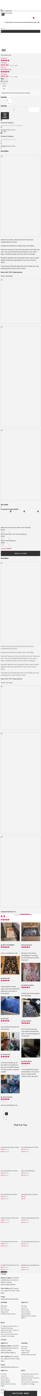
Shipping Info (4, 1312)
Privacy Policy (25, 1310)
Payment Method (25, 1314)
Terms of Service (26, 1312)
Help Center (4, 1306)
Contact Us (24, 1308)
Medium (4, 86)
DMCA (23, 1318)
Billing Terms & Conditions (28, 1316)
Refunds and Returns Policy (8, 1314)
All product (4, 58)
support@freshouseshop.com (9, 1299)
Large (3, 88)
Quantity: (4, 97)
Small (3, 83)
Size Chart (3, 1308)
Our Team (24, 1306)
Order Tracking (5, 1310)
